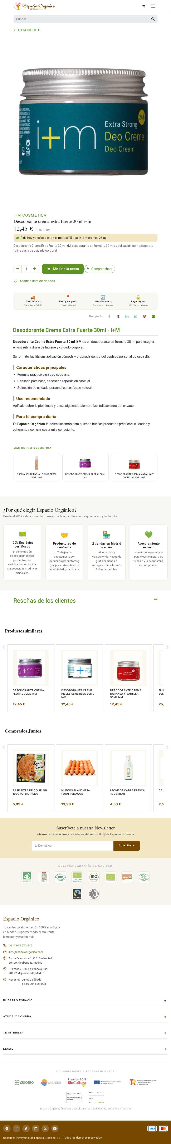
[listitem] (31, 678)
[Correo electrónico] (153, 316)
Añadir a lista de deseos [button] (37, 281)
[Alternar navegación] (153, 6)
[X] (118, 316)
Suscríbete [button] (127, 845)
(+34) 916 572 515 (20, 945)
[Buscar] (153, 19)
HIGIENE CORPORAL (29, 30)
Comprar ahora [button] (101, 269)
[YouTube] (55, 1128)
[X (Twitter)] (45, 1128)
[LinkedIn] (127, 316)
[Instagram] (16, 1128)
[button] (4, 647)
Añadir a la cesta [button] (65, 269)
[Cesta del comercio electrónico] (143, 6)
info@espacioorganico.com (26, 952)
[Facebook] (109, 316)
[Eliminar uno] (18, 269)
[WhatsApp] (135, 316)
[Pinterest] (144, 316)
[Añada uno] (35, 269)
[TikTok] (26, 1128)
